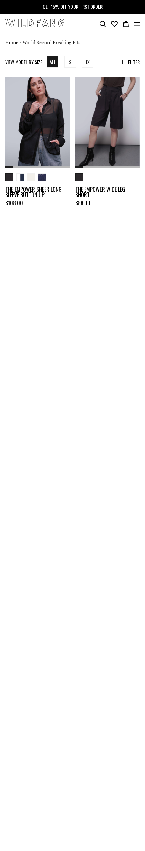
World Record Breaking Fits (51, 42)
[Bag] (126, 23)
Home (11, 42)
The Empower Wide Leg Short (100, 192)
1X (88, 61)
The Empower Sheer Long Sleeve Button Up (33, 192)
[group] (37, 122)
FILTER (134, 62)
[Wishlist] (114, 23)
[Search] (103, 23)
